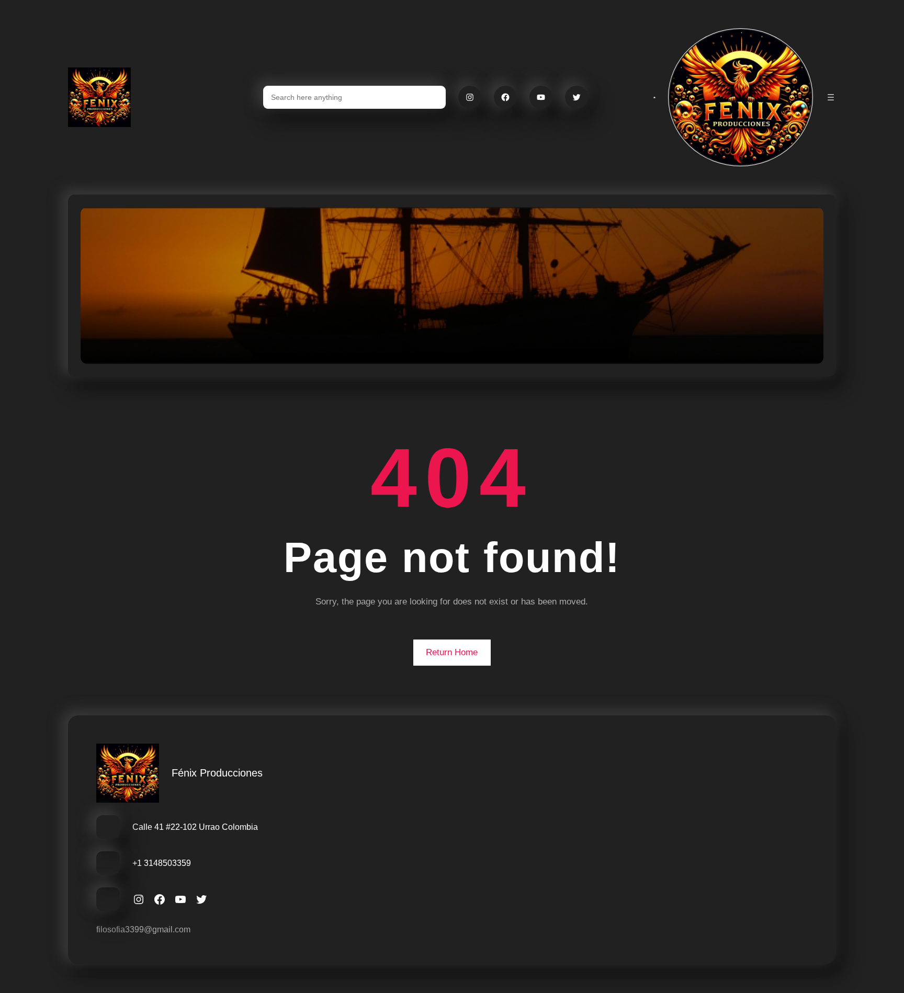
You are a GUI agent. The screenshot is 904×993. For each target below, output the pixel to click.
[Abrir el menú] (831, 97)
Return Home (452, 652)
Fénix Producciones (217, 773)
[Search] (431, 97)
